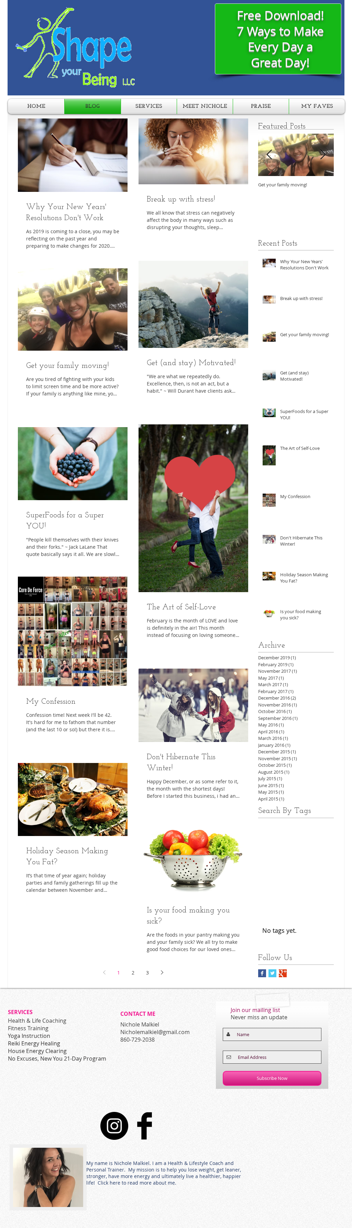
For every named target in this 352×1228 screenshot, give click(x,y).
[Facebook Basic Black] (144, 1126)
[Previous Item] (269, 154)
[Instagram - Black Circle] (114, 1126)
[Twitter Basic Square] (272, 973)
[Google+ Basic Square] (283, 973)
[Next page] (162, 972)
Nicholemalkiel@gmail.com (155, 1032)
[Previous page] (104, 972)
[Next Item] (323, 154)
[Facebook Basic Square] (262, 973)
